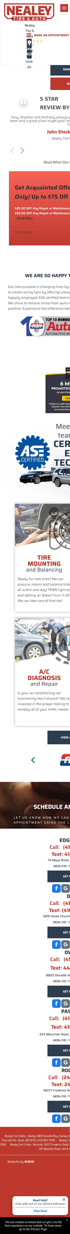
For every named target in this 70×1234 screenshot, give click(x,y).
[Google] (65, 889)
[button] (22, 150)
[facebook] (56, 889)
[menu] (64, 8)
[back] (33, 760)
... (24, 218)
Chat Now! (40, 1211)
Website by (15, 1161)
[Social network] (65, 945)
